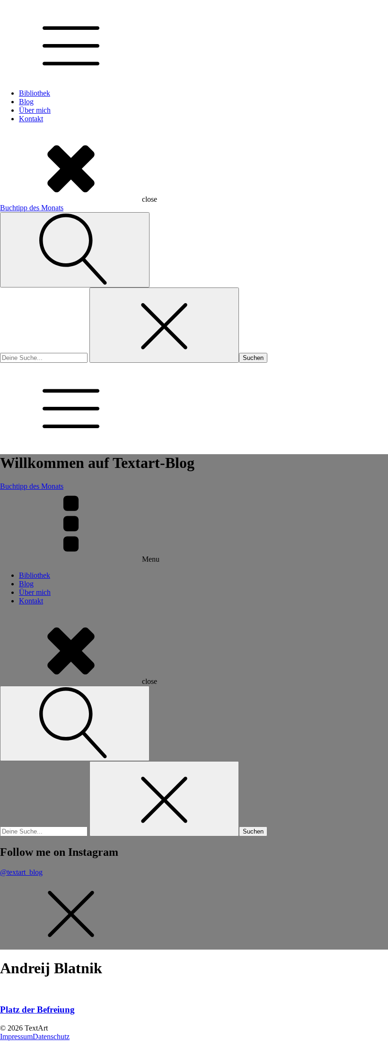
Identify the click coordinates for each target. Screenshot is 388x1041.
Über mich (35, 110)
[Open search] (75, 249)
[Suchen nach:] (44, 357)
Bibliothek (34, 93)
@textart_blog (21, 872)
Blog (26, 102)
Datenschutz (51, 1036)
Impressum (16, 1036)
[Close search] (164, 325)
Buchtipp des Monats (31, 208)
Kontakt (31, 119)
